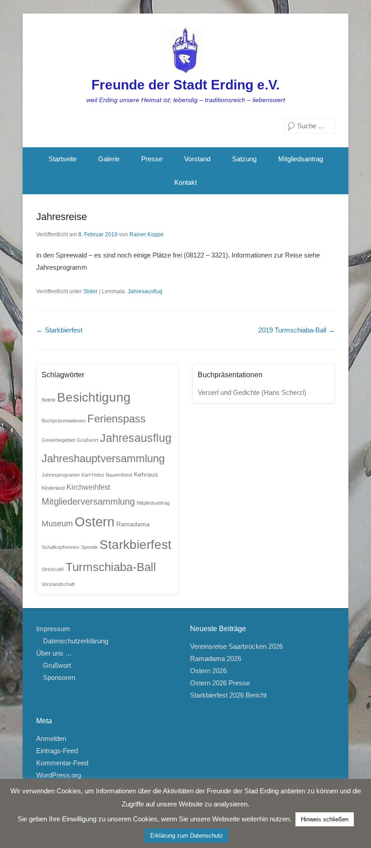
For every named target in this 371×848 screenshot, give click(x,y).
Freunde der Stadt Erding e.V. (185, 84)
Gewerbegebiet (58, 440)
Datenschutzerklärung (75, 641)
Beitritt (48, 400)
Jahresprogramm (61, 475)
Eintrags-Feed (57, 750)
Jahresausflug (145, 291)
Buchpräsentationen (64, 420)
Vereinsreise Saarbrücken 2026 (236, 646)
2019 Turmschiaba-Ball (296, 330)
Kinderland (53, 488)
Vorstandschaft (58, 584)
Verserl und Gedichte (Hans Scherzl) (252, 392)
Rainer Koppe (146, 234)
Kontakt (185, 182)
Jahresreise (61, 216)
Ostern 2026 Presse (220, 683)
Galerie (108, 159)
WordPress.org (58, 775)
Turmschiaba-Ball (111, 567)
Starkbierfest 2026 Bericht (228, 695)
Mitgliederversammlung (88, 501)
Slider (90, 291)
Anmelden (51, 738)
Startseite (62, 159)
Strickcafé (53, 569)
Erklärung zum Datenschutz (186, 835)
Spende (89, 547)
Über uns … (54, 653)
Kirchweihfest (88, 487)
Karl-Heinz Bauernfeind (106, 475)
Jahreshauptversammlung (103, 458)
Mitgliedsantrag (300, 159)
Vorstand (197, 159)
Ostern (94, 521)
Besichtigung (94, 397)
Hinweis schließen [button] (324, 819)
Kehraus (146, 474)
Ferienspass (116, 418)
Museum (57, 523)
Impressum (53, 628)
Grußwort (87, 440)
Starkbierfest (59, 330)
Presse (151, 159)
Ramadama (133, 524)
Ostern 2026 (208, 671)
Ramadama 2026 (215, 658)
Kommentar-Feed (62, 763)
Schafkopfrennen (60, 547)
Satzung (244, 159)
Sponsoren (59, 677)
